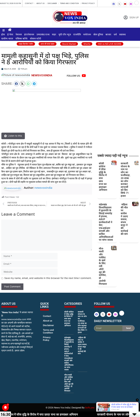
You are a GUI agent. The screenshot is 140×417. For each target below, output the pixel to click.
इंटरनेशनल (29, 34)
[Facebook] (113, 4)
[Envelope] (131, 4)
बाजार (108, 34)
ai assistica (96, 334)
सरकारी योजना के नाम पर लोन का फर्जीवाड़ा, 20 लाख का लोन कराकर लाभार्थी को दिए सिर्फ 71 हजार (125, 179)
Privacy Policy (88, 3)
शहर (54, 34)
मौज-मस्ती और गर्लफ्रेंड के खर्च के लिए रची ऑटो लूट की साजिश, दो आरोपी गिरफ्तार (68, 382)
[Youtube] (125, 4)
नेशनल (19, 34)
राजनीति (77, 34)
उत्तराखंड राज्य (43, 34)
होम (3, 34)
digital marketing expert (44, 342)
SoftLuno (89, 407)
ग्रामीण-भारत (7, 39)
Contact (29, 3)
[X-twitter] (119, 4)
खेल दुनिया (98, 34)
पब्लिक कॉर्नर (21, 39)
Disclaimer (52, 3)
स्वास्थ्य (122, 34)
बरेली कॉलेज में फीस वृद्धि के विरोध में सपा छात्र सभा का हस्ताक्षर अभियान (103, 176)
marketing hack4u (6, 359)
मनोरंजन (87, 34)
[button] (16, 83)
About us (40, 3)
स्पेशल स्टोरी (35, 39)
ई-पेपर (10, 34)
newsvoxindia (43, 188)
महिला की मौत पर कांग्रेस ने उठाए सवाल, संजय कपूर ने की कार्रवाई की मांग (124, 219)
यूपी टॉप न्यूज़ (65, 34)
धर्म (115, 34)
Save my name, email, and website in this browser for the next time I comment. (48, 278)
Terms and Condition (69, 3)
